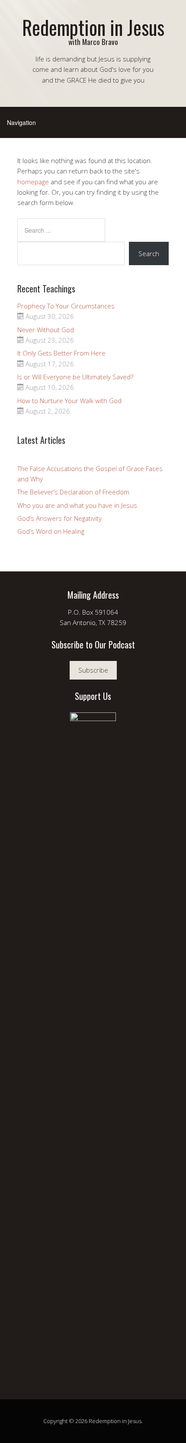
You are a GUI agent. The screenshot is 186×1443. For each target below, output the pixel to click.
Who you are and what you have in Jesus (77, 505)
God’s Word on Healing (50, 531)
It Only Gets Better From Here (61, 353)
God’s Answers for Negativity (59, 518)
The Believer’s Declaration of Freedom (73, 491)
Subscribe (93, 670)
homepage (33, 181)
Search (148, 253)
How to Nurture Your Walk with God (69, 400)
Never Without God (45, 329)
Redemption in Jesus (93, 27)
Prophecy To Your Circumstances (66, 305)
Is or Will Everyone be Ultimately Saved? (75, 376)
